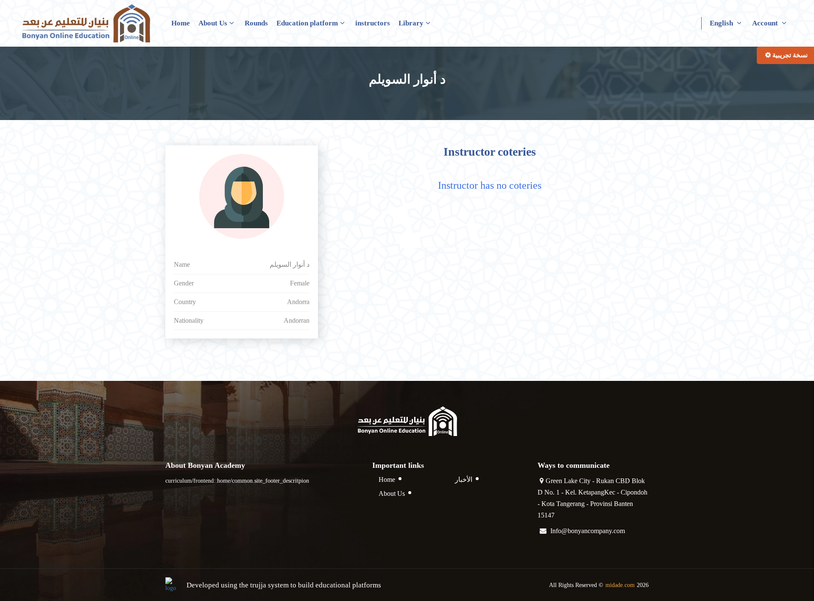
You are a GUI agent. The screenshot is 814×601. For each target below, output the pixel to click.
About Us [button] (212, 23)
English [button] (722, 23)
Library (411, 23)
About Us (392, 493)
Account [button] (766, 23)
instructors (372, 23)
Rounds (256, 23)
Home (180, 23)
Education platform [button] (307, 23)
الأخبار (463, 479)
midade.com (620, 585)
